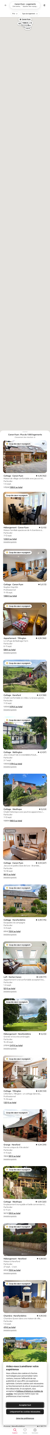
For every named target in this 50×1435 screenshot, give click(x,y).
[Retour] (5, 5)
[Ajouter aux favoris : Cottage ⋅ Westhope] (43, 777)
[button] (16, 487)
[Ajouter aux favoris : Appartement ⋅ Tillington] (43, 606)
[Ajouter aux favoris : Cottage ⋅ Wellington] (43, 720)
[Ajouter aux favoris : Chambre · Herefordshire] (43, 1283)
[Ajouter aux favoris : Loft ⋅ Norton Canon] (43, 945)
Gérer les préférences (25, 1418)
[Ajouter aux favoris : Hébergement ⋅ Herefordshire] (43, 1002)
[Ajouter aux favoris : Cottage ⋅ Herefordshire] (43, 888)
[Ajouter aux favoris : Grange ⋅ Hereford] (43, 1112)
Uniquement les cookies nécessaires (25, 1412)
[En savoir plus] (34, 437)
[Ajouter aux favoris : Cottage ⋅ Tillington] (43, 1059)
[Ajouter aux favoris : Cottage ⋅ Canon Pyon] (43, 444)
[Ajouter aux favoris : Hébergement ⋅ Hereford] (43, 1226)
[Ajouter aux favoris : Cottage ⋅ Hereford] (43, 663)
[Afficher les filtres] (44, 5)
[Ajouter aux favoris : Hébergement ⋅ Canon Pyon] (43, 495)
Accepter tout (25, 1405)
